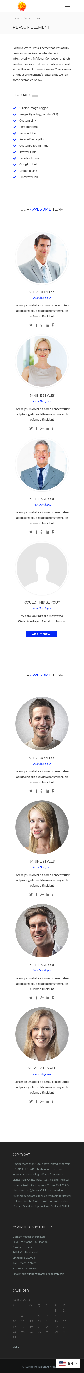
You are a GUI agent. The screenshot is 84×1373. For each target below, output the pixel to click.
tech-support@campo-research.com (42, 1273)
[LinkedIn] (47, 325)
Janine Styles (42, 395)
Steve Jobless (42, 292)
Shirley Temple (42, 1068)
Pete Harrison (42, 499)
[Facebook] (36, 325)
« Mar (16, 1346)
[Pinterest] (53, 325)
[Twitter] (31, 325)
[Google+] (42, 325)
